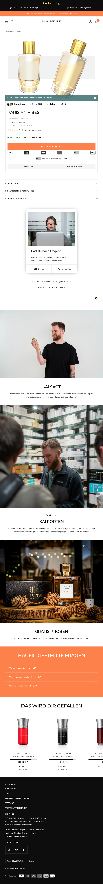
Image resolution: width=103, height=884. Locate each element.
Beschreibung (12, 183)
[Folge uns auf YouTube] (16, 849)
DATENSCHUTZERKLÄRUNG (17, 798)
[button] (51, 287)
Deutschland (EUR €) (15, 861)
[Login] (90, 21)
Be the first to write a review (51, 287)
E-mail (39, 269)
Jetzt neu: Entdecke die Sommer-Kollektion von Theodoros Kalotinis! (51, 14)
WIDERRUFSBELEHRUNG (16, 808)
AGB (7, 793)
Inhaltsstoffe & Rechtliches (19, 191)
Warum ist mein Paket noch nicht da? (25, 677)
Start (7, 31)
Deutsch (32, 861)
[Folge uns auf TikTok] (23, 849)
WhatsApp (66, 269)
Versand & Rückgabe (15, 199)
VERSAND (9, 803)
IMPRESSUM (10, 788)
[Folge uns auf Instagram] (9, 849)
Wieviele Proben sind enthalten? (23, 686)
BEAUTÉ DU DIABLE (62, 753)
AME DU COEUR (23, 753)
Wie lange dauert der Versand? (22, 668)
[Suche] (12, 21)
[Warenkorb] (96, 21)
